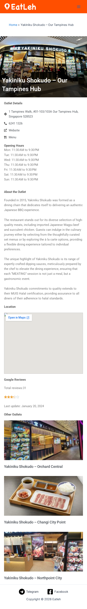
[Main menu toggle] (78, 6)
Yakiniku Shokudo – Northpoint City (33, 578)
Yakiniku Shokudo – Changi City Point (35, 522)
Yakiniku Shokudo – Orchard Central (33, 466)
